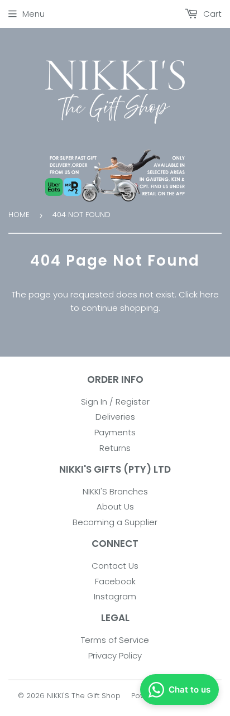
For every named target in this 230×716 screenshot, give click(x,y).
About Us (115, 506)
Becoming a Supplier (115, 522)
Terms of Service (115, 640)
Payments (115, 432)
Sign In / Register (115, 401)
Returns (115, 448)
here (209, 294)
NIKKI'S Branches (115, 491)
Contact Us (115, 565)
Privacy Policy (115, 655)
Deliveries (115, 416)
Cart (211, 14)
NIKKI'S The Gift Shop (84, 695)
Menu (33, 14)
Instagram (115, 596)
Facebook (115, 581)
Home (19, 214)
